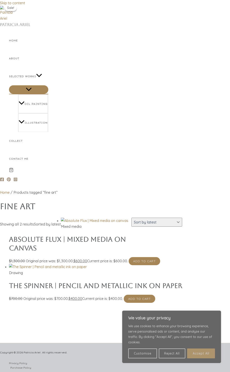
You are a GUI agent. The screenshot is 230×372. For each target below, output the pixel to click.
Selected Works (22, 76)
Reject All (172, 353)
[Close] (216, 314)
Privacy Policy (18, 363)
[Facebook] (2, 180)
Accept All (201, 353)
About (14, 58)
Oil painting (36, 103)
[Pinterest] (9, 180)
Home (13, 40)
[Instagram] (15, 180)
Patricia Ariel (15, 24)
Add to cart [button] (144, 261)
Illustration (36, 122)
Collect (16, 140)
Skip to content (12, 3)
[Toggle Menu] (28, 89)
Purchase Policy (20, 367)
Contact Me (18, 158)
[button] (39, 76)
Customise (142, 353)
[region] (171, 337)
